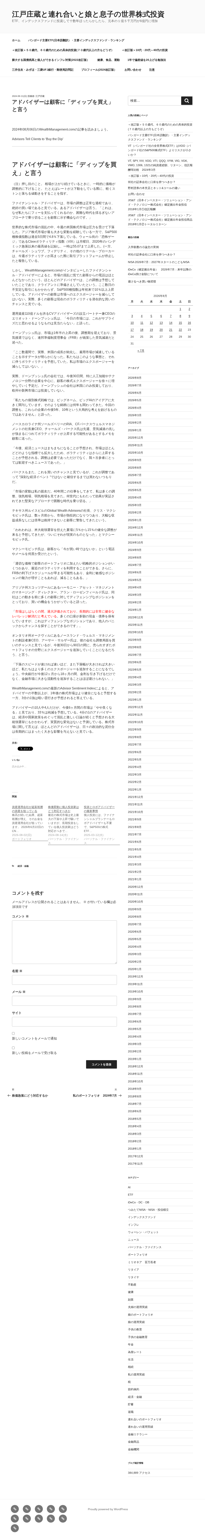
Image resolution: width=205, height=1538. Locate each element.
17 (132, 329)
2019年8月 (135, 1006)
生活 (131, 1359)
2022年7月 (135, 744)
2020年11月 (135, 894)
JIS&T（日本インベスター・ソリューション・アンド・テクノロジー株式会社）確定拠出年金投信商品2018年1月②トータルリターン (160, 220)
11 (141, 322)
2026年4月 (135, 407)
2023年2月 (135, 692)
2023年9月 (135, 639)
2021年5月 (135, 849)
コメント (20, 916)
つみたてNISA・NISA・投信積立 (148, 1209)
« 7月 (141, 350)
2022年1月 (135, 789)
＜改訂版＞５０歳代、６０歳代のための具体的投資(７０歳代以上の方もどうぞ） (63, 50)
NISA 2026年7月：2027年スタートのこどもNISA (158, 262)
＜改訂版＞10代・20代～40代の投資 (145, 50)
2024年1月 (135, 609)
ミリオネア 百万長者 (142, 1262)
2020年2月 (135, 961)
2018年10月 (135, 1081)
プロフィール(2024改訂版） (99, 69)
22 (180, 329)
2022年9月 (135, 729)
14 (170, 322)
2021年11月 (135, 804)
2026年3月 (135, 415)
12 (151, 322)
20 (161, 329)
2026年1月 (135, 430)
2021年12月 (135, 797)
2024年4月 (135, 587)
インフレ (133, 1224)
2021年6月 (135, 841)
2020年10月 (135, 901)
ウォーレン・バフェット (143, 1232)
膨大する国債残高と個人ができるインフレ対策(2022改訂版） (50, 59)
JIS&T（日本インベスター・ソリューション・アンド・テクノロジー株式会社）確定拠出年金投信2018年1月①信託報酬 (160, 205)
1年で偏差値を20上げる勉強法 (147, 59)
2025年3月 (135, 505)
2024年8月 (135, 557)
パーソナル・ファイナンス (145, 1247)
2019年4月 (135, 1036)
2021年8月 (135, 827)
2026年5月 (135, 400)
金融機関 (133, 1449)
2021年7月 (135, 834)
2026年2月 (135, 422)
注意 (152, 69)
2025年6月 (135, 482)
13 (161, 322)
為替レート (135, 1352)
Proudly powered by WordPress (108, 1509)
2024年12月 (135, 527)
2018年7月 (135, 1103)
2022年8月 (135, 737)
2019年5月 (135, 1029)
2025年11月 (135, 445)
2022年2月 (135, 782)
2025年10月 (135, 452)
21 (170, 329)
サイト (17, 1013)
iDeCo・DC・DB (138, 1202)
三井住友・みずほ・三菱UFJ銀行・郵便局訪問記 (42, 69)
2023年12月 (135, 617)
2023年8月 (135, 647)
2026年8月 (135, 377)
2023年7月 (135, 654)
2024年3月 (135, 594)
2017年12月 (135, 1156)
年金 (131, 1344)
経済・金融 (23, 866)
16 (189, 322)
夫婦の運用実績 (138, 1307)
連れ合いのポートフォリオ (145, 1419)
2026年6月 (135, 392)
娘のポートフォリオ (140, 1314)
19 (151, 329)
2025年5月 (135, 490)
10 (132, 322)
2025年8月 (135, 467)
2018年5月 (135, 1118)
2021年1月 (135, 879)
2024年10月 (135, 542)
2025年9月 (135, 460)
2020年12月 (135, 886)
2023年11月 (135, 624)
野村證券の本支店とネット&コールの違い (154, 188)
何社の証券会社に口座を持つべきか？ (152, 182)
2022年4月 (135, 766)
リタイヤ (133, 1277)
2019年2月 (135, 1051)
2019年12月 (135, 976)
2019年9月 (135, 999)
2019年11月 (135, 984)
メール (19, 992)
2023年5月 (135, 669)
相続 (131, 1366)
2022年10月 (135, 722)
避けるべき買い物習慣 (142, 281)
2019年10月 (135, 991)
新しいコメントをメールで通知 (34, 1038)
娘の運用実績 (136, 1322)
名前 (17, 971)
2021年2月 (135, 871)
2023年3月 (135, 684)
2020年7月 (135, 924)
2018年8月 (135, 1096)
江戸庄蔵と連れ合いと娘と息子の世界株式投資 (88, 14)
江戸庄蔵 (40, 96)
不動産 (132, 1284)
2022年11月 (135, 714)
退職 (131, 1411)
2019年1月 (135, 1059)
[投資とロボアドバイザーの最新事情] (102, 823)
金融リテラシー (138, 1434)
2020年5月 (135, 939)
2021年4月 (135, 856)
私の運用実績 (136, 1374)
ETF (130, 1194)
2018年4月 (135, 1126)
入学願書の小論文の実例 (143, 247)
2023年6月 (135, 662)
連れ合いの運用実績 (140, 1426)
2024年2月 (135, 602)
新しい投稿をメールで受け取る (34, 1053)
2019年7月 (135, 1014)
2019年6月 (135, 1021)
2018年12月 (135, 1066)
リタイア (133, 1269)
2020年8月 (135, 916)
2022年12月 (135, 707)
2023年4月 (135, 677)
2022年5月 (135, 759)
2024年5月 (135, 580)
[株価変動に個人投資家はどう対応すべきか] (66, 823)
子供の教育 (135, 1329)
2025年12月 (135, 437)
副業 (131, 1299)
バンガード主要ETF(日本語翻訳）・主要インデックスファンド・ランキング (76, 40)
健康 (131, 1292)
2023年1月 (135, 699)
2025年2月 (135, 512)
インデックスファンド (142, 1217)
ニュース (133, 1239)
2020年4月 (135, 946)
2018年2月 (135, 1141)
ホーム (16, 40)
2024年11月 (135, 534)
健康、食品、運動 (108, 59)
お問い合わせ (133, 69)
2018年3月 (135, 1133)
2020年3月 (135, 954)
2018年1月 (135, 1148)
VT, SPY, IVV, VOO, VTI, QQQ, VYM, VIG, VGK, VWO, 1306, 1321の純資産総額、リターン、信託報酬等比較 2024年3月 (160, 165)
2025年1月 (135, 520)
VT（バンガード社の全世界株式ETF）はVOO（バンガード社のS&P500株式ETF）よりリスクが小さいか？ (159, 150)
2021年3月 (135, 864)
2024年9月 (135, 550)
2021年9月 (135, 819)
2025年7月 (135, 475)
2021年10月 (135, 812)
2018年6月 (135, 1111)
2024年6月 (135, 572)
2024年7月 (135, 565)
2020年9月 (135, 909)
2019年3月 (135, 1044)
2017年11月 (135, 1163)
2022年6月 (135, 752)
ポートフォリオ (138, 1254)
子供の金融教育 (138, 1337)
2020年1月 (135, 969)
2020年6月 (135, 931)
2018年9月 (135, 1088)
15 (180, 322)
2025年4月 (135, 497)
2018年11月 (135, 1073)
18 (141, 329)
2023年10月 (135, 632)
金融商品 (133, 1441)
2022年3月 (135, 774)
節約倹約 (133, 1389)
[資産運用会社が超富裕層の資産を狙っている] (30, 821)
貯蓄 (131, 1404)
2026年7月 (135, 385)
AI (129, 1187)
